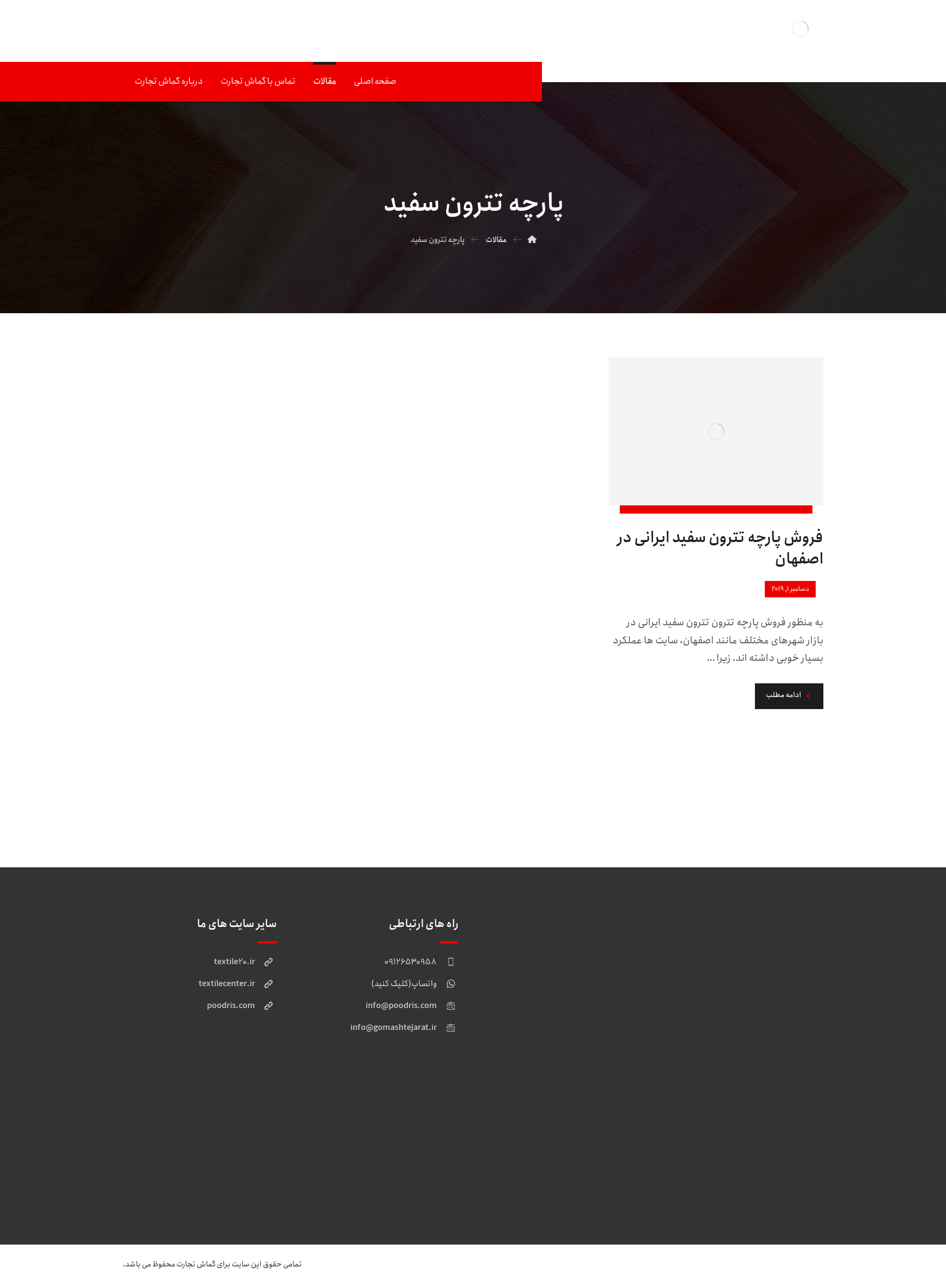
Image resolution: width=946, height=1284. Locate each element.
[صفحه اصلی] (532, 240)
